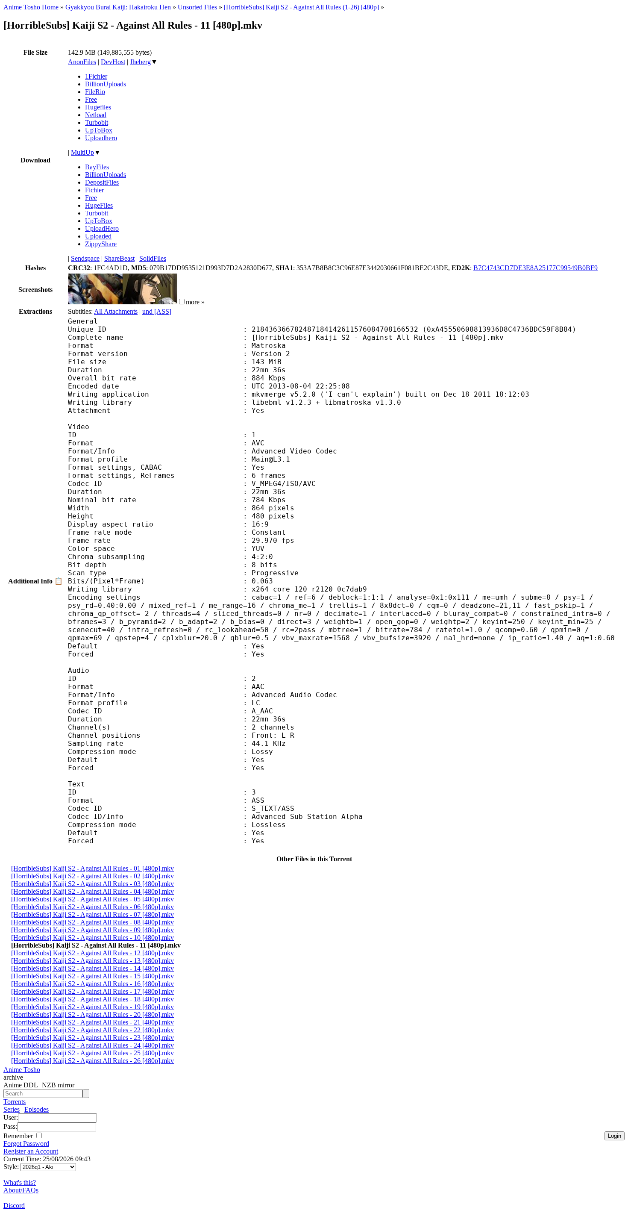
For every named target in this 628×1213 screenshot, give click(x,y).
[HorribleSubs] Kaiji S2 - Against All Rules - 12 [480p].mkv (92, 953)
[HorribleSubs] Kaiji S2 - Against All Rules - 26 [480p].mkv (92, 1060)
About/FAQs (20, 1190)
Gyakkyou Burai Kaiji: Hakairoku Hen (118, 7)
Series (11, 1109)
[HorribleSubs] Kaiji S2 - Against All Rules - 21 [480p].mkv (92, 1022)
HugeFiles (99, 205)
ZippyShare (101, 243)
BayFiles (97, 167)
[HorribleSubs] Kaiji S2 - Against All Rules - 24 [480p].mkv (92, 1045)
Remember (19, 1135)
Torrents (14, 1101)
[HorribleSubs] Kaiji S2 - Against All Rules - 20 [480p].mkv (92, 1014)
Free (91, 99)
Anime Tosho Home (31, 7)
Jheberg (140, 61)
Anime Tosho (21, 1069)
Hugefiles (98, 107)
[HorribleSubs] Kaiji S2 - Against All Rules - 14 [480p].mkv (92, 968)
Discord (14, 1205)
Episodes (36, 1109)
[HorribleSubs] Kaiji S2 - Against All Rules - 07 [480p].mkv (92, 914)
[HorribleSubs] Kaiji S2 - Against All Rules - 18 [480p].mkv (92, 999)
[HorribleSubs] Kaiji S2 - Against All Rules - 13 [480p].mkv (92, 960)
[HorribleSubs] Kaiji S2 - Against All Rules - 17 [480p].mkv (92, 991)
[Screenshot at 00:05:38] (150, 302)
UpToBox (98, 130)
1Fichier (96, 76)
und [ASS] (156, 311)
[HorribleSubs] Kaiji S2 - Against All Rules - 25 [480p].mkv (92, 1053)
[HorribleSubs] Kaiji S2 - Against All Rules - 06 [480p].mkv (92, 906)
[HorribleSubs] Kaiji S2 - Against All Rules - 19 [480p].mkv (92, 1006)
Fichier (94, 190)
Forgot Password (26, 1143)
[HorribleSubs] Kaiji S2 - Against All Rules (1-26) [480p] (301, 7)
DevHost (113, 61)
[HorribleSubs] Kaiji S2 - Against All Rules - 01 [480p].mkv (92, 868)
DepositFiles (102, 182)
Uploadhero (101, 137)
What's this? (19, 1182)
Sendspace (85, 258)
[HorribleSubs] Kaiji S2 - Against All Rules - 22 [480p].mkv (92, 1029)
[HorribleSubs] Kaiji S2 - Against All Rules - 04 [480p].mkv (92, 891)
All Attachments (116, 311)
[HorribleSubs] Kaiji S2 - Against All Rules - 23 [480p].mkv (92, 1037)
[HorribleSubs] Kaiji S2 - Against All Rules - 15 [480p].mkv (92, 976)
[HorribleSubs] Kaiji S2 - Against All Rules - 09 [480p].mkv (92, 929)
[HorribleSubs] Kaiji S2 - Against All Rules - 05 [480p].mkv (92, 899)
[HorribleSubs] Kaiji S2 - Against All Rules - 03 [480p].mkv (92, 883)
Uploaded (98, 236)
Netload (95, 114)
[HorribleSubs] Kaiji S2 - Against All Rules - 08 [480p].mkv (92, 922)
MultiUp (82, 152)
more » (195, 302)
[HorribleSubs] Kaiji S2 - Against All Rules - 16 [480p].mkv (92, 983)
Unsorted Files (197, 7)
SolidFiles (152, 258)
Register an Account (30, 1151)
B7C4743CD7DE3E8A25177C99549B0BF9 (535, 267)
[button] (182, 301)
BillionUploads (105, 84)
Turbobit (96, 122)
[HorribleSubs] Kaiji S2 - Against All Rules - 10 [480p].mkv (92, 937)
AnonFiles (82, 61)
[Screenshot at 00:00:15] (95, 302)
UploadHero (102, 228)
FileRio (95, 91)
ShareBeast (119, 258)
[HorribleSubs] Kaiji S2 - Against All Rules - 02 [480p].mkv (92, 876)
